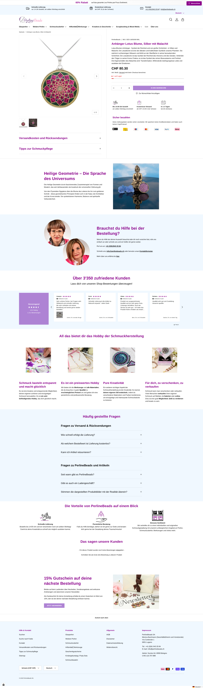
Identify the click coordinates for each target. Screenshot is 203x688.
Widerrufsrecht (111, 647)
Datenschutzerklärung (114, 643)
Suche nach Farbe (26, 639)
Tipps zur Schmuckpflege (28, 651)
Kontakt (22, 643)
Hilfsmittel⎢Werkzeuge (78, 27)
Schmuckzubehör (57, 27)
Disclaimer (110, 639)
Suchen (22, 634)
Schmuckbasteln (71, 660)
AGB (108, 634)
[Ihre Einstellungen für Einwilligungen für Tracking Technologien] (3, 684)
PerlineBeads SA (28, 678)
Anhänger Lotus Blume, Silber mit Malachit (38, 32)
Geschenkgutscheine (73, 651)
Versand (122, 72)
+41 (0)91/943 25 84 (152, 9)
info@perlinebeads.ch (168, 9)
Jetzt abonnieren (54, 605)
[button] (182, 19)
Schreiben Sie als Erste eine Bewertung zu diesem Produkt (101, 555)
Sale (146, 27)
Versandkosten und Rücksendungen (32, 647)
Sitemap (22, 656)
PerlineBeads (116, 39)
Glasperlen (23, 27)
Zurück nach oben (101, 618)
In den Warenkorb (158, 88)
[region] (117, 307)
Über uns (154, 27)
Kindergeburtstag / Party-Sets (76, 656)
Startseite (21, 32)
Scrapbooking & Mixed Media (128, 27)
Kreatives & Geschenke (101, 27)
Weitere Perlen (39, 27)
